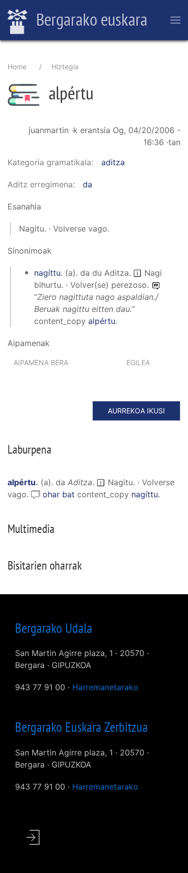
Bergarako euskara (90, 19)
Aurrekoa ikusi (136, 410)
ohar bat (60, 494)
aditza (113, 162)
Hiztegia (65, 66)
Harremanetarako (105, 687)
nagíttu (47, 273)
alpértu (101, 321)
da (87, 184)
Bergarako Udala (53, 628)
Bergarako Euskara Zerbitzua (81, 727)
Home (17, 66)
